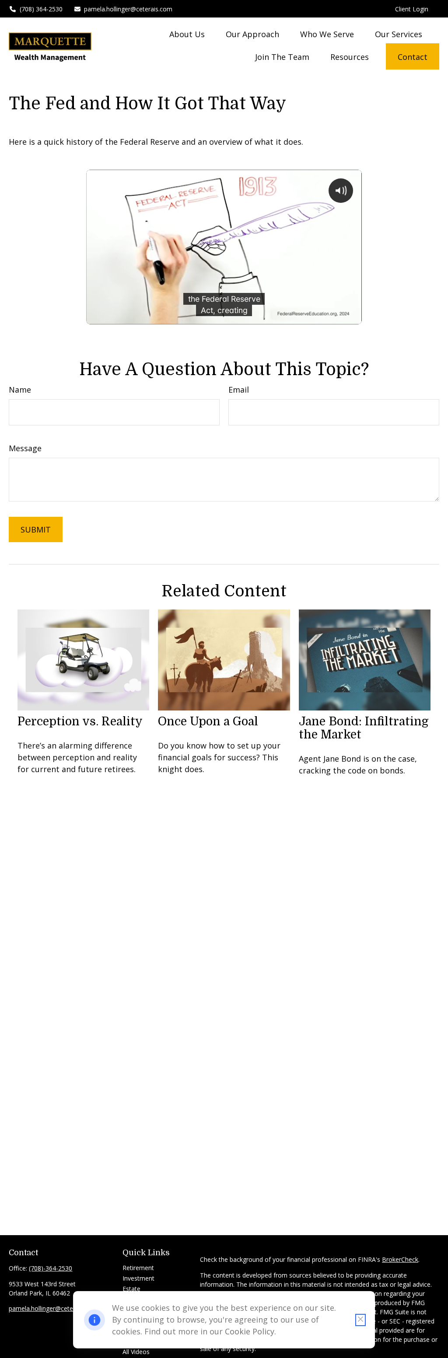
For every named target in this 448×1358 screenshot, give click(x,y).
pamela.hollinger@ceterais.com (128, 9)
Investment (138, 1278)
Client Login (411, 9)
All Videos (136, 1352)
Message (25, 448)
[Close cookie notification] (360, 1320)
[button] (187, 33)
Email (238, 389)
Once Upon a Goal (208, 721)
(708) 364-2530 (41, 9)
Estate (131, 1289)
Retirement (138, 1268)
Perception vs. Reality (80, 721)
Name (20, 389)
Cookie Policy (249, 1331)
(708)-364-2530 (50, 1268)
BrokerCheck (400, 1259)
